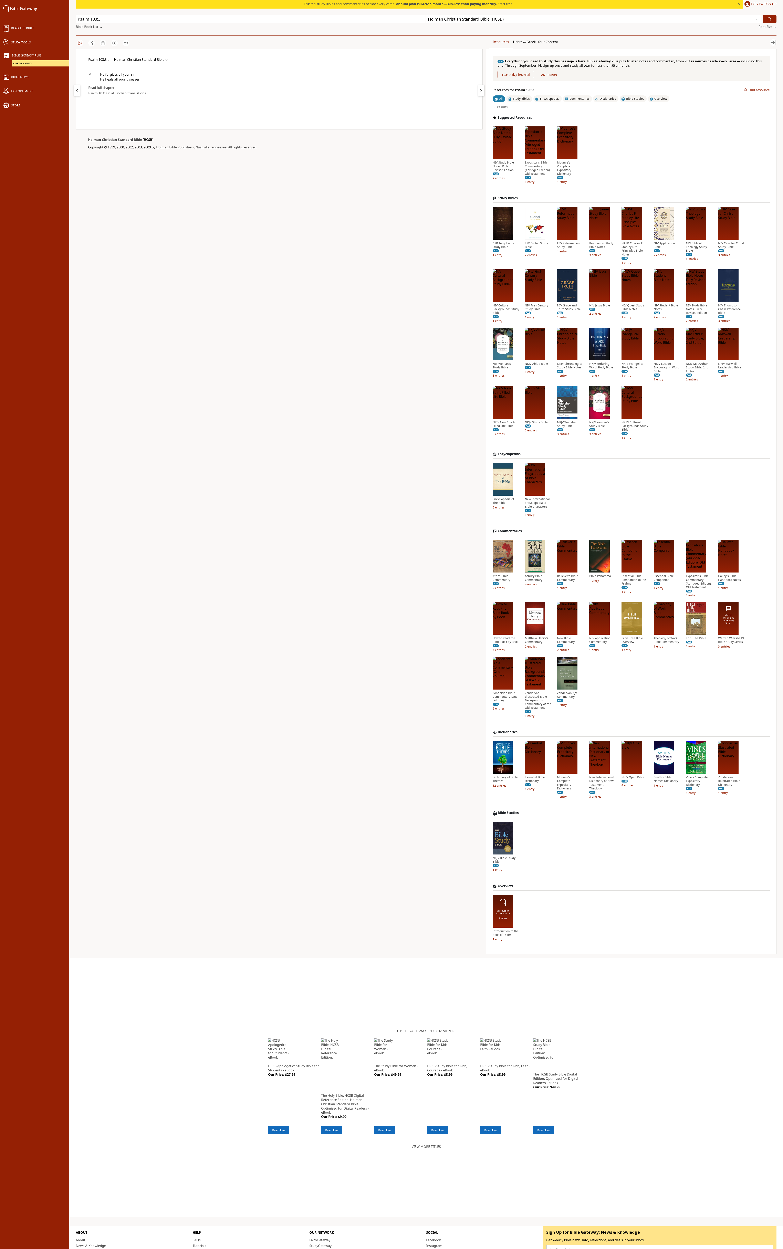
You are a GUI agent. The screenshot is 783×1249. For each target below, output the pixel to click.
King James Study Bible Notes (601, 245)
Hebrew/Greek (524, 42)
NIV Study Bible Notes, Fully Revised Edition (503, 166)
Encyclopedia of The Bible (503, 501)
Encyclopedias (509, 454)
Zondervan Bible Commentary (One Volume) (505, 696)
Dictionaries (508, 732)
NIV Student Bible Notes (666, 307)
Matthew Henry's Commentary (536, 640)
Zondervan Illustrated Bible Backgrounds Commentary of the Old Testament (538, 700)
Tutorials (199, 1245)
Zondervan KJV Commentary (567, 695)
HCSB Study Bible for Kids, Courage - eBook (447, 1068)
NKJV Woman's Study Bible (599, 424)
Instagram (434, 1245)
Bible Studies (508, 813)
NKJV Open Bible (633, 777)
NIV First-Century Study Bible (536, 307)
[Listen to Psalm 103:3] (126, 43)
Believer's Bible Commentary (567, 577)
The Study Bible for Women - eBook (396, 1068)
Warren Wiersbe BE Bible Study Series (731, 640)
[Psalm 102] (77, 90)
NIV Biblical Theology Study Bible (696, 246)
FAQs (197, 1240)
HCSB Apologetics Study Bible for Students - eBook (293, 1068)
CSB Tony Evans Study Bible (503, 245)
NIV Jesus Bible (599, 305)
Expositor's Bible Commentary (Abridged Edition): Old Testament (538, 168)
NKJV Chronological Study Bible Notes (570, 365)
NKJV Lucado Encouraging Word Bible (666, 367)
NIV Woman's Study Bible (502, 365)
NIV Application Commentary (599, 640)
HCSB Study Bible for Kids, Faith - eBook (505, 1068)
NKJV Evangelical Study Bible (633, 365)
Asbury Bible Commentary (533, 577)
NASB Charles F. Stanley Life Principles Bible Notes (632, 248)
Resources (501, 42)
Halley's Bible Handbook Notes (729, 577)
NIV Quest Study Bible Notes (633, 307)
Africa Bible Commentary (501, 577)
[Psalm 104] (481, 90)
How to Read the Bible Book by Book (505, 640)
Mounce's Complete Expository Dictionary (564, 168)
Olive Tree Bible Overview (632, 640)
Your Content (548, 42)
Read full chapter (101, 87)
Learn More (549, 74)
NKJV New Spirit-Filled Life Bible (504, 424)
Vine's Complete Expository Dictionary (697, 780)
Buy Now (278, 1130)
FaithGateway (319, 1240)
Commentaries (510, 531)
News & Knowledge (91, 1245)
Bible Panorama (600, 576)
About (80, 1240)
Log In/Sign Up (763, 4)
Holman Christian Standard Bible (115, 139)
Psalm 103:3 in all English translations (117, 93)
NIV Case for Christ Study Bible (731, 245)
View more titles (426, 1146)
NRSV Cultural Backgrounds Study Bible (635, 425)
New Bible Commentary (566, 640)
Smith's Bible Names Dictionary (666, 779)
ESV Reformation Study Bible (568, 245)
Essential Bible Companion (664, 577)
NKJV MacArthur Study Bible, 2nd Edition (697, 367)
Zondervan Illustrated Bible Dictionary (729, 780)
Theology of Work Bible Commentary (666, 640)
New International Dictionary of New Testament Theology (601, 782)
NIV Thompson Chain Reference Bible (729, 309)
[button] (759, 4)
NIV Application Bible (664, 245)
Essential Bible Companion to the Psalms (634, 579)
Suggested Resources (515, 117)
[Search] (769, 19)
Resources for (513, 90)
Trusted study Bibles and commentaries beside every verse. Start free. (408, 4)
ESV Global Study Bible (536, 245)
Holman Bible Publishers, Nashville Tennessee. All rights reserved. (206, 147)
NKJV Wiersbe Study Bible (566, 424)
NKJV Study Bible (536, 422)
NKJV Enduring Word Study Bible (601, 365)
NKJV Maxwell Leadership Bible (729, 365)
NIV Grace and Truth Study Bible (569, 307)
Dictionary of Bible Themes (505, 779)
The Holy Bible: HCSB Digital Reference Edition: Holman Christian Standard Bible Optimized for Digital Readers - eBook (345, 1104)
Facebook (433, 1240)
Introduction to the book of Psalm (506, 933)
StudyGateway (320, 1245)
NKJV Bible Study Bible (504, 859)
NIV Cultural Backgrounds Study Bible (506, 309)
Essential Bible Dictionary (535, 779)
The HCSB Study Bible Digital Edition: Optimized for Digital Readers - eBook (555, 1078)
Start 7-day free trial (516, 74)
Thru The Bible (696, 638)
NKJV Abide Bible (536, 364)
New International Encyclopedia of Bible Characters (537, 502)
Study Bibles (508, 198)
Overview (505, 886)
